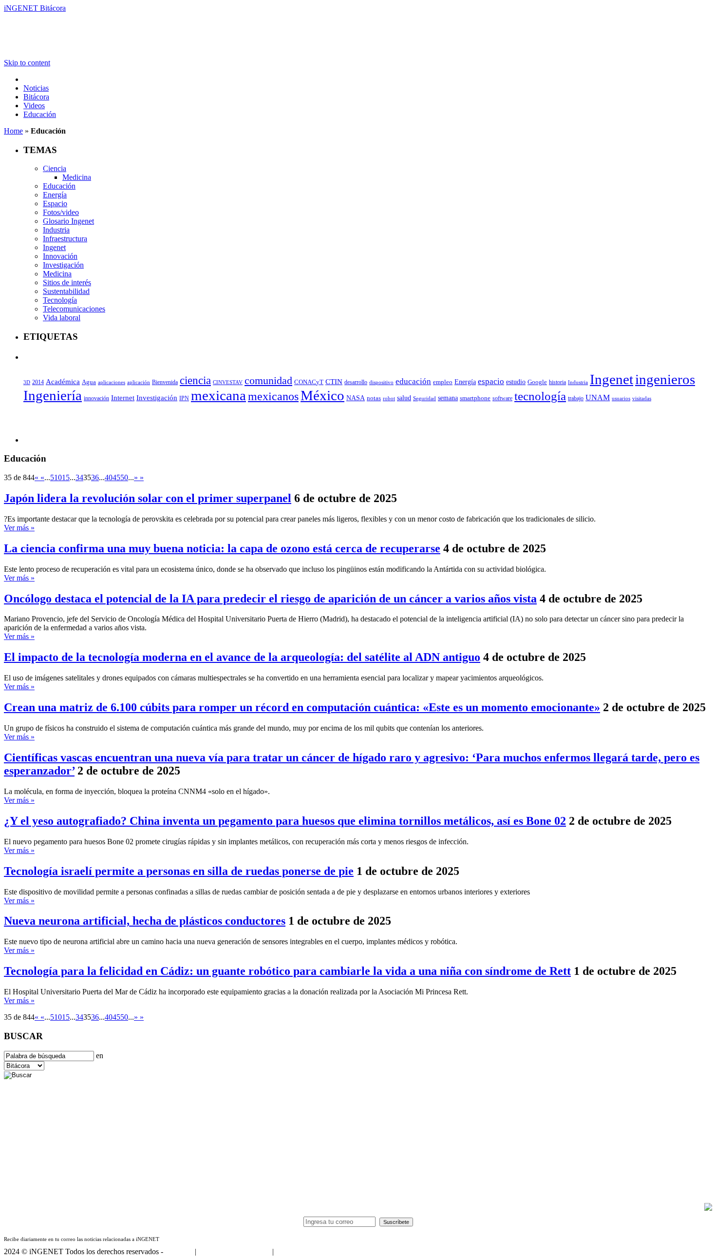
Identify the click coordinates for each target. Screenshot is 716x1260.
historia (557, 382)
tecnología (540, 396)
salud (404, 398)
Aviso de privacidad (306, 1251)
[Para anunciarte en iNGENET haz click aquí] (708, 1208)
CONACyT (308, 382)
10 (58, 477)
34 (79, 477)
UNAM (597, 397)
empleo (442, 382)
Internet (122, 397)
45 (116, 477)
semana (448, 398)
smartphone (475, 398)
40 (109, 477)
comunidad (268, 380)
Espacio (55, 203)
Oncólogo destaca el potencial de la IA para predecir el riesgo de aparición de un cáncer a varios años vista (270, 598)
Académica (63, 382)
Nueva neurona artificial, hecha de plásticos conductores (144, 920)
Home (13, 131)
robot (389, 398)
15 (66, 477)
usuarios (621, 398)
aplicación (138, 382)
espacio (491, 381)
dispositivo (381, 382)
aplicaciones (111, 382)
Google (537, 382)
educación (413, 381)
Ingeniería (52, 395)
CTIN (333, 381)
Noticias (36, 88)
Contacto (179, 1251)
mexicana (218, 395)
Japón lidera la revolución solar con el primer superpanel (147, 498)
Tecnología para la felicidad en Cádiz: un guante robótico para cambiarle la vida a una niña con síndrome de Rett (287, 971)
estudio (516, 382)
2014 (38, 382)
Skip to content (27, 62)
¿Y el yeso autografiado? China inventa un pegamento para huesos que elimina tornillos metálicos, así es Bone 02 (285, 820)
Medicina (76, 177)
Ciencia (54, 168)
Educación (39, 114)
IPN (184, 398)
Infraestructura (65, 238)
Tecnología (60, 300)
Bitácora (36, 97)
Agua (89, 382)
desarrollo (355, 382)
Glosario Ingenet (68, 221)
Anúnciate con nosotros (234, 1251)
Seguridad (424, 398)
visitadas (641, 398)
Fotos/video (61, 212)
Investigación (63, 265)
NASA (355, 398)
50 (124, 477)
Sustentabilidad (66, 291)
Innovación (60, 256)
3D (26, 382)
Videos (34, 105)
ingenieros (665, 379)
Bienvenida (165, 382)
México (322, 395)
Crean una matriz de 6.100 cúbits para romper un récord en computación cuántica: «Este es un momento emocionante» (302, 707)
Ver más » (19, 527)
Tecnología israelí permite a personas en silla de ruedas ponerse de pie (179, 871)
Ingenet (54, 247)
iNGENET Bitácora (35, 8)
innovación (96, 398)
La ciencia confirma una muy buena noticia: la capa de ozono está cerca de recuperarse (222, 548)
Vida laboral (61, 317)
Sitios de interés (67, 282)
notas (374, 398)
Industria (56, 230)
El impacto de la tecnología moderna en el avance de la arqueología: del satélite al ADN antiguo (242, 657)
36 (95, 477)
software (502, 398)
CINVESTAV (228, 382)
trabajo (576, 398)
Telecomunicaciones (74, 309)
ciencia (195, 380)
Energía (55, 195)
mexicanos (273, 396)
